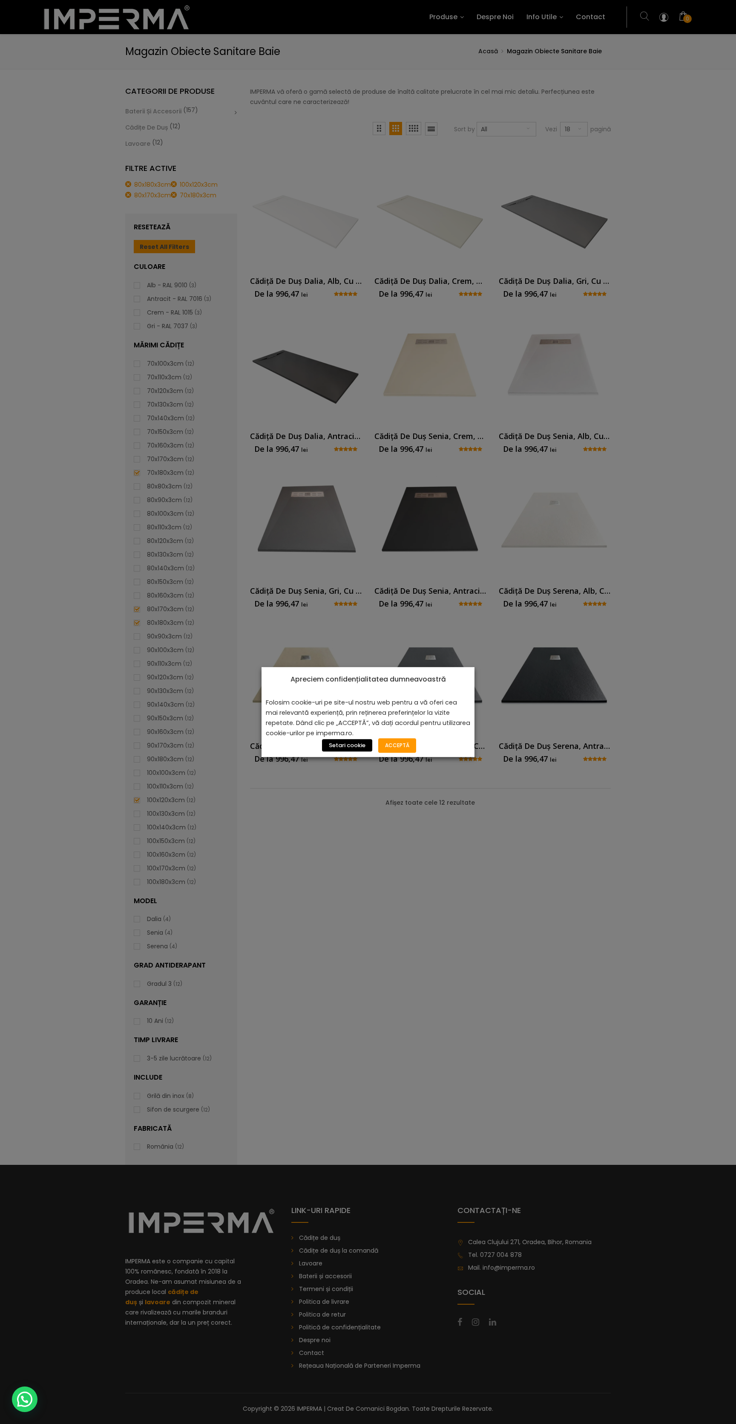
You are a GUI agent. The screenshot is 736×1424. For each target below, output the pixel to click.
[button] (24, 1399)
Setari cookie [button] (347, 745)
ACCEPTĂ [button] (397, 745)
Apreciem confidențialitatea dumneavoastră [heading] (368, 679)
